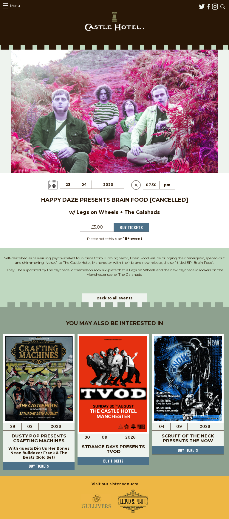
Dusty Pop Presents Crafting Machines (39, 438)
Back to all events (114, 298)
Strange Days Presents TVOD (113, 449)
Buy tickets (39, 466)
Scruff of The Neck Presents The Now (188, 438)
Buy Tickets (131, 227)
